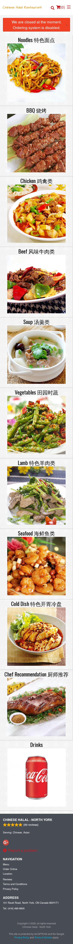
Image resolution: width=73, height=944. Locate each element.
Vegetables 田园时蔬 (36, 392)
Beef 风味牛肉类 (36, 251)
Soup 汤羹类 (36, 321)
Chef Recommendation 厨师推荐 (36, 674)
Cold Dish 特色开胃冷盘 (36, 603)
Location (7, 873)
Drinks (36, 744)
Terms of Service (43, 937)
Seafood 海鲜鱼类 (36, 533)
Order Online (10, 869)
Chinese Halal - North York (27, 819)
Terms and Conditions (15, 884)
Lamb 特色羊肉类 (36, 462)
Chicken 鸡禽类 (36, 180)
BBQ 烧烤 (36, 110)
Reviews (7, 879)
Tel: (14, 908)
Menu (6, 864)
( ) (62, 7)
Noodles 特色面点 (36, 39)
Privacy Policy (10, 889)
